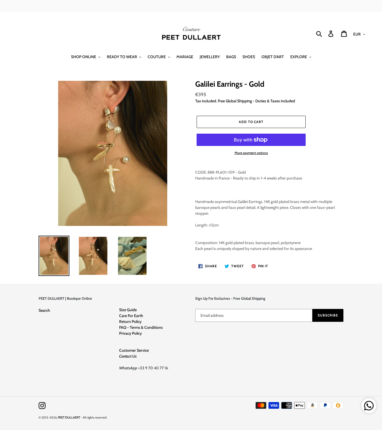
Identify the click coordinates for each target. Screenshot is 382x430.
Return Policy (130, 321)
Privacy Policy (130, 333)
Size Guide (128, 309)
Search (44, 310)
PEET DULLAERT (69, 417)
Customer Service (134, 350)
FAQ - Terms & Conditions (141, 327)
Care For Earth (131, 315)
